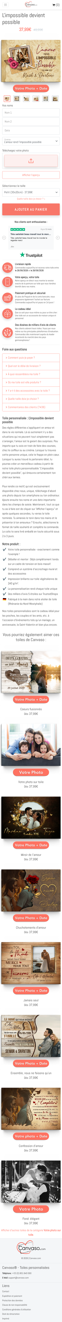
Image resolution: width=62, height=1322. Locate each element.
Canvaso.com (35, 1258)
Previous (4, 238)
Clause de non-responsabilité (14, 1304)
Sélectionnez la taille (13, 186)
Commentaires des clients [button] (26, 407)
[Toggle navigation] (5, 4)
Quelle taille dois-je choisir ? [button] (23, 399)
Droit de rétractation (11, 1313)
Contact (5, 1291)
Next (58, 238)
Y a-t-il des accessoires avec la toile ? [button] (29, 390)
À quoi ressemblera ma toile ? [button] (24, 374)
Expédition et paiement (12, 1296)
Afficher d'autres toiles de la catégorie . (31, 1232)
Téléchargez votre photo (15, 150)
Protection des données (12, 1300)
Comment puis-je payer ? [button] (21, 357)
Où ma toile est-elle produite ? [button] (24, 382)
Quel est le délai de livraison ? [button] (24, 366)
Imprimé (5, 1318)
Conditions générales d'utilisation (16, 1309)
